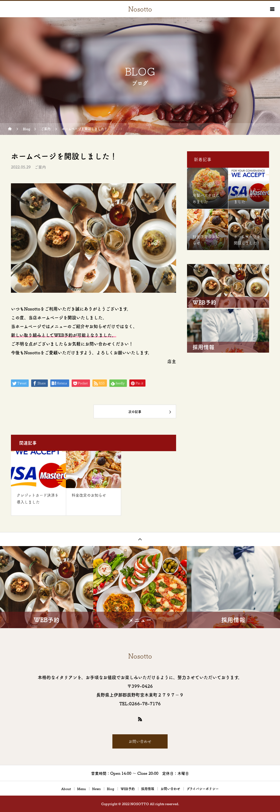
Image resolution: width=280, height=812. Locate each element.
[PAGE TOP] (140, 539)
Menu (81, 788)
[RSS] (140, 719)
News (96, 788)
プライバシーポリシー (202, 788)
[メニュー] (272, 9)
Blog (110, 788)
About (66, 788)
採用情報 (147, 788)
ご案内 (40, 167)
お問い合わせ (140, 741)
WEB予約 (128, 788)
